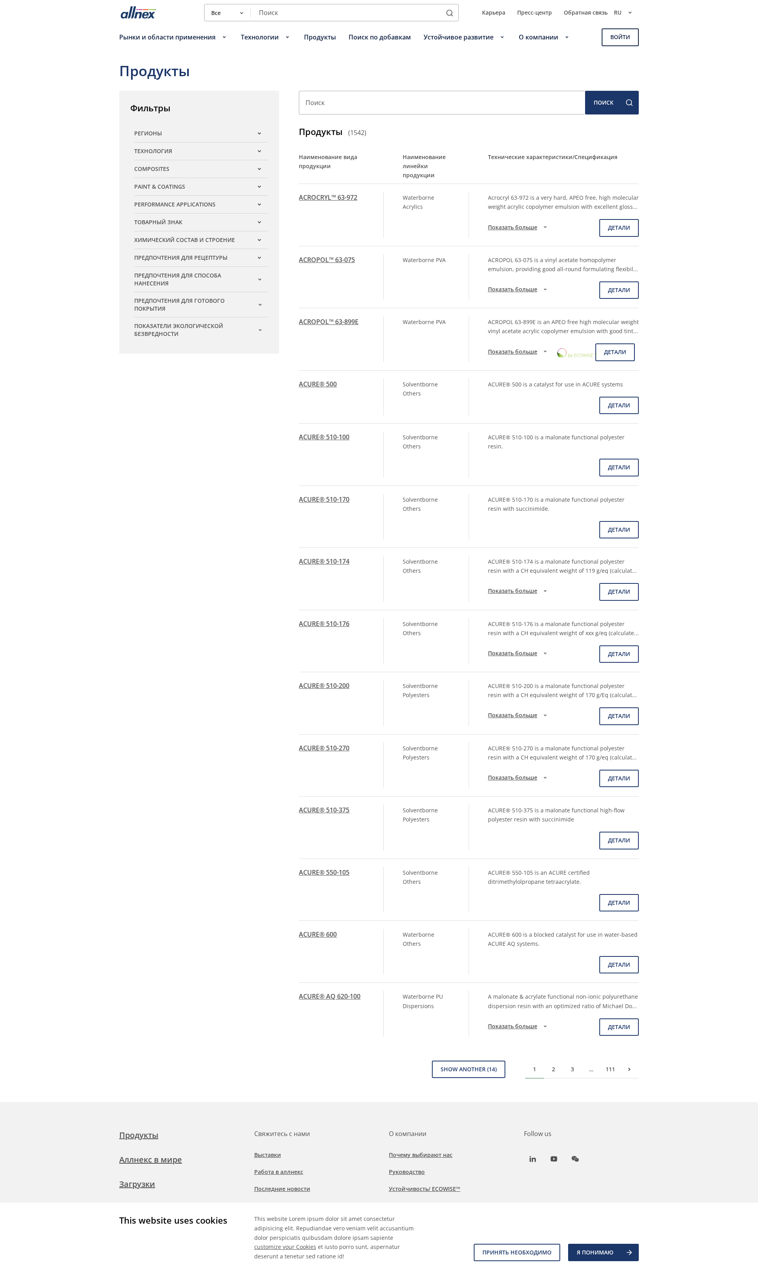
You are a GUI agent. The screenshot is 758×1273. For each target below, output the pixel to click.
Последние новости (282, 1188)
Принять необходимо (517, 1252)
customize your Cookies (285, 1247)
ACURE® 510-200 (324, 685)
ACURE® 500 (318, 384)
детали (619, 227)
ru (617, 12)
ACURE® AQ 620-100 (329, 996)
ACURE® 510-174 (324, 561)
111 (610, 1069)
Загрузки (137, 1184)
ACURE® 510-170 (324, 499)
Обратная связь (586, 12)
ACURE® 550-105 (324, 872)
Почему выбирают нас (420, 1155)
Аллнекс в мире (150, 1159)
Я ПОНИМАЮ (595, 1252)
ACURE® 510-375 (324, 810)
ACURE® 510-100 (324, 437)
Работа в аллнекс (278, 1172)
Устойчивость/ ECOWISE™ (424, 1188)
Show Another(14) (469, 1069)
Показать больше (512, 227)
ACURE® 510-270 (324, 748)
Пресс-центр (534, 12)
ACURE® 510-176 (324, 623)
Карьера (493, 12)
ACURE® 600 (318, 934)
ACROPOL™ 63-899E (328, 321)
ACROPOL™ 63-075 (327, 259)
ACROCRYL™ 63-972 (328, 197)
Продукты (138, 1135)
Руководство (407, 1172)
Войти (620, 37)
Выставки (267, 1155)
